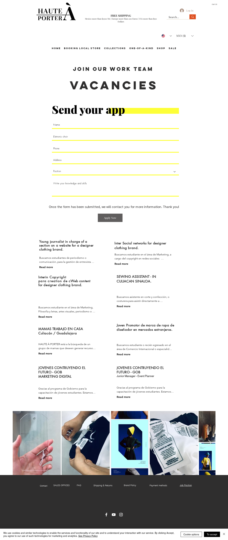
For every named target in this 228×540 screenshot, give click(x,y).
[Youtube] (113, 514)
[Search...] (192, 16)
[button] (216, 4)
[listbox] (185, 36)
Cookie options (191, 534)
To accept (212, 534)
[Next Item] (210, 443)
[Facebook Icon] (106, 514)
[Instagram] (121, 514)
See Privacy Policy (88, 535)
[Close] (224, 534)
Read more (46, 267)
